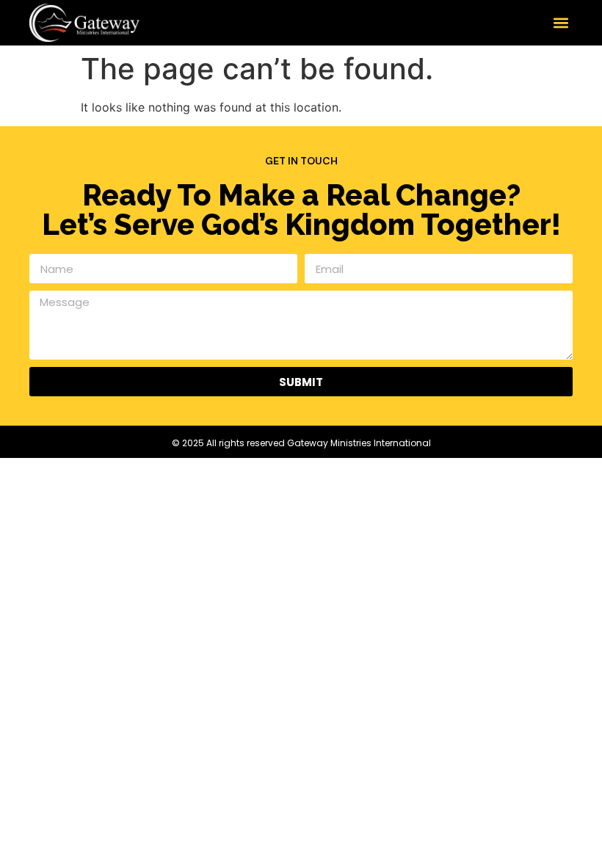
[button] (560, 22)
